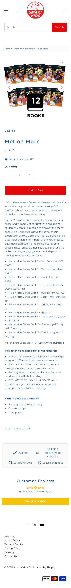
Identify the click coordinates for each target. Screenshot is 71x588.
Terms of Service (13, 544)
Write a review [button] (35, 501)
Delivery (9, 552)
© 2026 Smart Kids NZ (17, 567)
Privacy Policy (12, 548)
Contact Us (10, 556)
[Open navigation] (6, 10)
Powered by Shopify (44, 567)
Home (7, 48)
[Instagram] (34, 525)
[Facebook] (28, 525)
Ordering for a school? (17, 428)
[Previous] (9, 88)
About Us (9, 536)
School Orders (12, 540)
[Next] (62, 88)
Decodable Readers (23, 48)
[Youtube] (42, 525)
